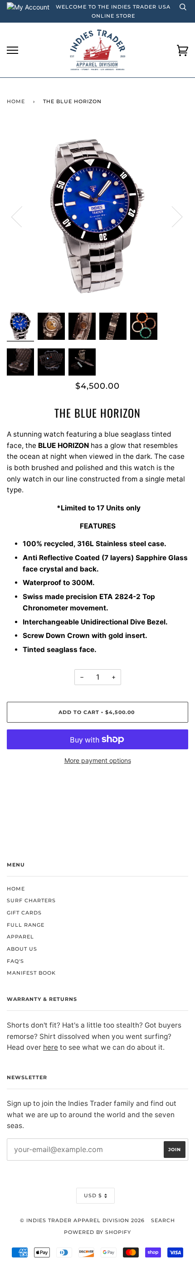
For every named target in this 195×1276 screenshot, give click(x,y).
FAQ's (15, 961)
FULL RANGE (25, 925)
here (50, 1047)
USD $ (93, 1195)
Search (163, 1220)
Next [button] (171, 216)
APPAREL (20, 936)
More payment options (97, 760)
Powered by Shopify (97, 1232)
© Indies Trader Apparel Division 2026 (82, 1220)
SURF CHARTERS (31, 900)
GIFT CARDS (24, 912)
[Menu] (12, 50)
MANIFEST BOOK (31, 973)
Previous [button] (22, 216)
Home (16, 101)
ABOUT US (22, 949)
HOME (16, 889)
